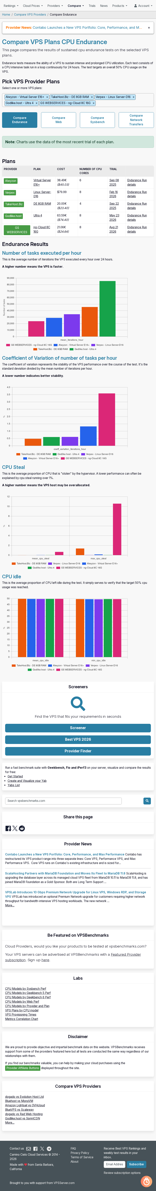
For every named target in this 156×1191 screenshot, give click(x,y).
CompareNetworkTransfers (136, 120)
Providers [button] (54, 6)
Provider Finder (78, 751)
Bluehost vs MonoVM (19, 1101)
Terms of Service (82, 1157)
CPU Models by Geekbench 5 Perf (28, 993)
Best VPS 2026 (78, 739)
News (104, 6)
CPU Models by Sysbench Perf (25, 989)
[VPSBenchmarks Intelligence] (146, 1181)
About (74, 1161)
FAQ (73, 1148)
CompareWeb (58, 120)
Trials (92, 6)
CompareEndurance (19, 120)
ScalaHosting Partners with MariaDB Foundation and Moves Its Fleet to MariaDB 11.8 (65, 873)
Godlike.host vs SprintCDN (22, 1118)
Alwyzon (10, 181)
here (45, 960)
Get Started (15, 776)
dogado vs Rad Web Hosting (24, 1114)
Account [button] (143, 6)
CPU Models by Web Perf (22, 1001)
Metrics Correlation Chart (21, 1019)
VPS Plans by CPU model (21, 1010)
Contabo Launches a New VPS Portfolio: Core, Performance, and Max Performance (64, 854)
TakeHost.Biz (14, 204)
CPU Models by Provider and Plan (27, 1006)
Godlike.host (13, 216)
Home (6, 14)
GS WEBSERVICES (17, 230)
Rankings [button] (10, 6)
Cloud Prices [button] (32, 6)
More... (9, 905)
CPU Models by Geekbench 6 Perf (28, 997)
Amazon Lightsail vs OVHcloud (25, 1105)
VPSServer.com (64, 1183)
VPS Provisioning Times (20, 1014)
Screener (78, 728)
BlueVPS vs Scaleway (19, 1109)
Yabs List (14, 785)
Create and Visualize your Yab (27, 781)
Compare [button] (75, 6)
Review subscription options (122, 1173)
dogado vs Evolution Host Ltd (24, 1097)
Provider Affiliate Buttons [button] (22, 1068)
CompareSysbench (97, 120)
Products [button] (118, 6)
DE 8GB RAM (42, 203)
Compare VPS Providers (30, 14)
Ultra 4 (37, 215)
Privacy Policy (80, 1153)
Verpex (10, 192)
